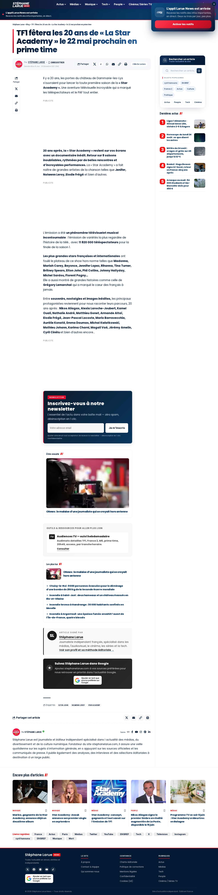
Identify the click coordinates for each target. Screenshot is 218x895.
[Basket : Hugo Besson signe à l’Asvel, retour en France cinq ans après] (199, 167)
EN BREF (185, 83)
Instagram (180, 834)
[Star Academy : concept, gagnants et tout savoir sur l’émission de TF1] (109, 794)
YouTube (108, 834)
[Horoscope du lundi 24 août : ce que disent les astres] (199, 137)
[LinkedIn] (149, 732)
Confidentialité (127, 876)
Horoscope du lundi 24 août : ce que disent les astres (179, 137)
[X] (27, 869)
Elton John (63, 705)
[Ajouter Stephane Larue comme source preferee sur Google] (88, 680)
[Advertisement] (87, 124)
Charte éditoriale (128, 862)
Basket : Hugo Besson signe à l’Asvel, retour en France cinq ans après (179, 168)
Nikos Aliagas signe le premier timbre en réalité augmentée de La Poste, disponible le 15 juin (147, 820)
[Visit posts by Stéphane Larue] (18, 64)
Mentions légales (128, 871)
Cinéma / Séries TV (168, 881)
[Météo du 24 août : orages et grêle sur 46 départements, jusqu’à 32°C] (199, 151)
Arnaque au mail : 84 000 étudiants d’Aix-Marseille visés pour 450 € (178, 184)
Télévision (162, 834)
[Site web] (128, 732)
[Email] (113, 64)
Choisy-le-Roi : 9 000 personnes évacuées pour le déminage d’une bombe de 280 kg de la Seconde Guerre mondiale (84, 587)
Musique (16, 810)
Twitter (93, 834)
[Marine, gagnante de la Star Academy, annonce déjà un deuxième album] (30, 794)
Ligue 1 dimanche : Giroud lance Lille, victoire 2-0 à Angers (178, 123)
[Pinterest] (145, 732)
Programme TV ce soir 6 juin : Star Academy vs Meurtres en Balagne (187, 818)
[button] (119, 64)
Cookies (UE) (126, 881)
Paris (65, 834)
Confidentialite (55, 438)
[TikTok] (53, 869)
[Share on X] (94, 64)
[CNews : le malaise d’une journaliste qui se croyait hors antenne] (87, 483)
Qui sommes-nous (90, 871)
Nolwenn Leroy (78, 705)
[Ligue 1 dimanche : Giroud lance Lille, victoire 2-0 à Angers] (199, 124)
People (177, 102)
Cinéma (198, 102)
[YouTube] (136, 732)
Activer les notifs (183, 24)
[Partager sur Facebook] (100, 64)
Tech (187, 102)
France (38, 834)
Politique (168, 95)
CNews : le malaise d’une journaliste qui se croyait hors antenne (87, 511)
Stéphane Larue (36, 62)
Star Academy (94, 705)
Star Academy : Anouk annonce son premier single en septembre (69, 818)
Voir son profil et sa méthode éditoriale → (86, 650)
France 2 (168, 89)
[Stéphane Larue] (21, 4)
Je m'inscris (117, 427)
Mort (71, 838)
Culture (190, 89)
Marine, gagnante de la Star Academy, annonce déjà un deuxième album (30, 818)
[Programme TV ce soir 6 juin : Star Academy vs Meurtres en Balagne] (187, 794)
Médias (95, 810)
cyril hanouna (170, 83)
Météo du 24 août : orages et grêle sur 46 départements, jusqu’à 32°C (179, 152)
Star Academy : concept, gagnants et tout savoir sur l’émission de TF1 (108, 818)
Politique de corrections (132, 866)
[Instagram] (140, 732)
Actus (179, 89)
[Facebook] (132, 732)
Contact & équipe (90, 866)
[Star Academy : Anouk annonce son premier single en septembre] (69, 794)
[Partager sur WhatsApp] (107, 64)
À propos (85, 862)
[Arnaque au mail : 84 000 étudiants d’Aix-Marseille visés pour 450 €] (199, 183)
